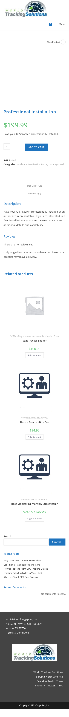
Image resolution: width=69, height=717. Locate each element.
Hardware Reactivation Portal (31, 164)
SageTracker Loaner (35, 340)
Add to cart (36, 147)
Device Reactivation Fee (34, 422)
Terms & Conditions (18, 632)
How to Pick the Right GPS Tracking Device (26, 568)
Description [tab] (34, 185)
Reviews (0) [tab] (34, 193)
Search (8, 536)
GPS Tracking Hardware (20, 336)
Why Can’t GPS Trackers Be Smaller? (22, 560)
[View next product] (63, 42)
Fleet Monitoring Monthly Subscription (34, 503)
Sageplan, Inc (29, 619)
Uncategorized (56, 164)
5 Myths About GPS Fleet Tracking (21, 577)
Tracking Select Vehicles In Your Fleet (23, 573)
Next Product (53, 41)
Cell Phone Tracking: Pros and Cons (22, 564)
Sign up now (34, 518)
